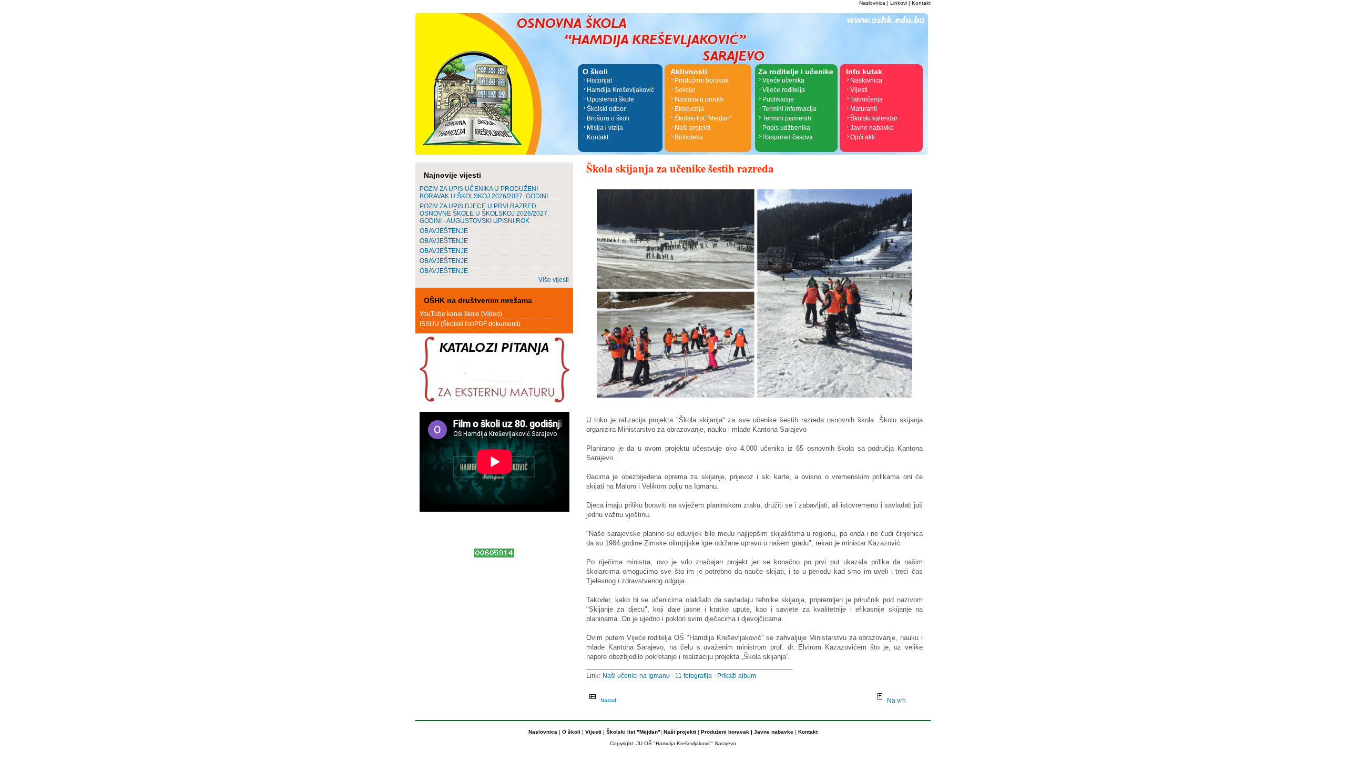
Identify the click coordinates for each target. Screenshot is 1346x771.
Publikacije (778, 99)
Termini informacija (789, 109)
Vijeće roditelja (783, 90)
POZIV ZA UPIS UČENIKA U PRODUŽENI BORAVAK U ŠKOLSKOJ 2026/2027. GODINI (484, 192)
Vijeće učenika (783, 80)
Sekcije (685, 90)
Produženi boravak (702, 80)
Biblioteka (689, 137)
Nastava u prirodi (699, 99)
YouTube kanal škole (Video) (461, 314)
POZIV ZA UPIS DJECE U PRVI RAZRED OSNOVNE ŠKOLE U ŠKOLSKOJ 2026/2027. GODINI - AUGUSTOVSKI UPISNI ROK (484, 213)
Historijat (599, 80)
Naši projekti (692, 127)
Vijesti (859, 90)
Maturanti (863, 109)
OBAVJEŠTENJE (444, 231)
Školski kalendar (874, 118)
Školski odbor (606, 109)
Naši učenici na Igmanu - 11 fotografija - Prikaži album (678, 675)
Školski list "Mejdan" (703, 118)
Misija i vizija (605, 127)
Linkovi (898, 3)
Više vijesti (553, 279)
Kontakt (921, 3)
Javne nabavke (872, 127)
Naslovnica (872, 3)
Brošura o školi (608, 118)
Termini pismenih (786, 118)
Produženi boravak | (725, 732)
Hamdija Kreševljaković (620, 90)
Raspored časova (787, 137)
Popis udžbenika (786, 127)
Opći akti (862, 137)
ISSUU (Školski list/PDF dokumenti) (470, 324)
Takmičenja (866, 99)
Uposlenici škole (610, 99)
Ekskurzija (689, 109)
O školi (572, 732)
